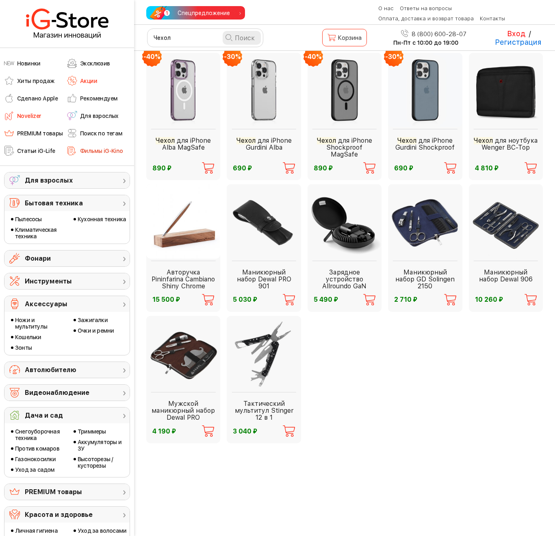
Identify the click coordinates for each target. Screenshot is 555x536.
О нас (386, 8)
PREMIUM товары (53, 492)
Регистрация (518, 42)
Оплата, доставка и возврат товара (426, 18)
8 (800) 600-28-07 (438, 34)
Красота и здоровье (59, 515)
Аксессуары (46, 304)
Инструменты (48, 281)
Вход (516, 33)
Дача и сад (44, 415)
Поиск (245, 38)
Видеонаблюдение (57, 393)
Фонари (38, 258)
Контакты (492, 18)
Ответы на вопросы (426, 8)
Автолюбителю (50, 370)
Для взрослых (49, 180)
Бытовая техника (54, 203)
